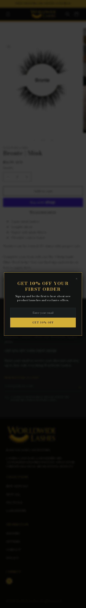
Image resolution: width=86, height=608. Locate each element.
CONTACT (13, 550)
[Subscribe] (79, 387)
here (27, 267)
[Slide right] (51, 140)
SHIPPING (13, 533)
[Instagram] (9, 581)
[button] (8, 14)
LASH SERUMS (16, 511)
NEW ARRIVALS (17, 486)
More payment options (43, 212)
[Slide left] (34, 140)
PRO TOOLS (14, 503)
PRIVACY (12, 558)
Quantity (8, 168)
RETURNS (13, 542)
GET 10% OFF (43, 322)
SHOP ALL (13, 494)
